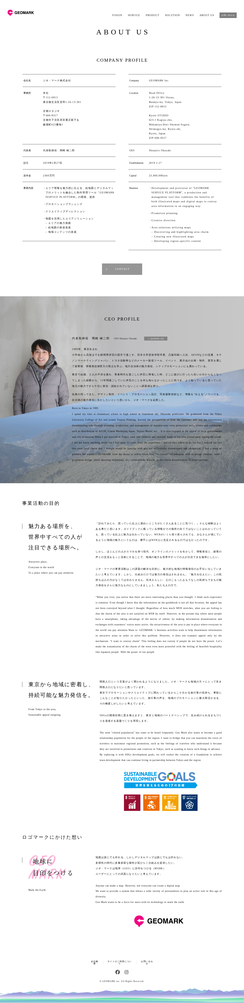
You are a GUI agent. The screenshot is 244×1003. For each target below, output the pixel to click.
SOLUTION (172, 15)
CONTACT (122, 269)
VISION (117, 15)
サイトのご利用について (120, 962)
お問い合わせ (228, 15)
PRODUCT (152, 15)
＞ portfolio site (156, 338)
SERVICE (134, 15)
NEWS (190, 15)
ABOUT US (207, 15)
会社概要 (94, 962)
